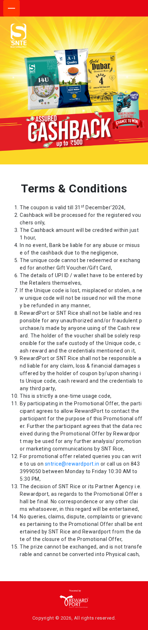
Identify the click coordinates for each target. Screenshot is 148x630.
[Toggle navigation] (11, 8)
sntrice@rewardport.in (72, 464)
